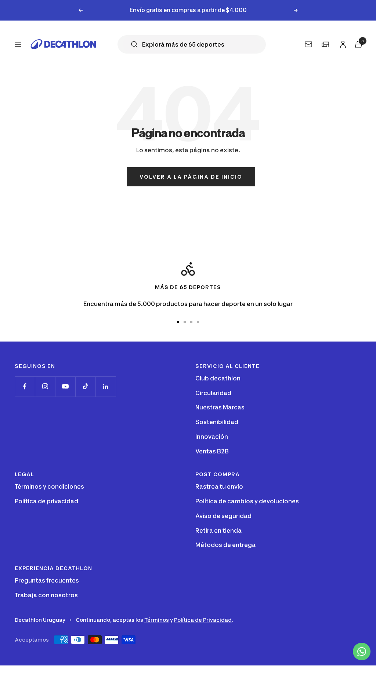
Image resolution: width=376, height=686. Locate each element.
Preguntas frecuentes (47, 580)
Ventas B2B (212, 451)
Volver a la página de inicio (191, 177)
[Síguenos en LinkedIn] (105, 386)
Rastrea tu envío (219, 486)
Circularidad (213, 393)
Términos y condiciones (49, 486)
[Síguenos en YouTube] (65, 386)
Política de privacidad (46, 501)
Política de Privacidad (203, 620)
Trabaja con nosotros (46, 595)
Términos (156, 620)
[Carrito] (357, 43)
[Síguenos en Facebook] (25, 386)
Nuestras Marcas (220, 407)
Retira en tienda (218, 530)
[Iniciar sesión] (342, 43)
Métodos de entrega (225, 544)
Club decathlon (218, 378)
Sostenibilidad (216, 422)
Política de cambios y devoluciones (247, 501)
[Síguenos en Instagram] (45, 386)
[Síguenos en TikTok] (85, 386)
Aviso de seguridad (223, 515)
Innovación (211, 436)
